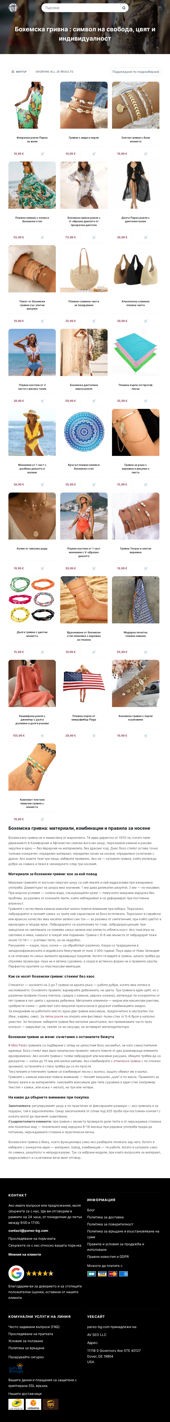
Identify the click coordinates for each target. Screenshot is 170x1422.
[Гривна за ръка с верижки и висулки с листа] (135, 432)
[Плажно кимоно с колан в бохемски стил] (32, 185)
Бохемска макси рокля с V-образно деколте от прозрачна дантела (84, 221)
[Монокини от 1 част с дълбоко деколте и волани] (32, 432)
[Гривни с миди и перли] (84, 105)
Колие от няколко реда (32, 548)
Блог (91, 1210)
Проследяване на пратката (30, 1334)
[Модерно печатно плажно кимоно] (135, 599)
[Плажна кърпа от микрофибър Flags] (84, 683)
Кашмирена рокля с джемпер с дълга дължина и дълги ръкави (32, 719)
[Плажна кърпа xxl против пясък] (135, 352)
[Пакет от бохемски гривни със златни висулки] (32, 268)
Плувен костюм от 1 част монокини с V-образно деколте (83, 552)
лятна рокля (54, 1016)
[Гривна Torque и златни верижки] (135, 516)
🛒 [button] (42, 153)
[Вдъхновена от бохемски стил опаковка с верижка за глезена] (84, 599)
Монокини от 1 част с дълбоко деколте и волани (32, 468)
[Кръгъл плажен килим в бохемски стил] (84, 432)
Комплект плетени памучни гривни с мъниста (32, 803)
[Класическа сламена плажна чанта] (135, 268)
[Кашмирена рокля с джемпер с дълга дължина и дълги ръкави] (32, 683)
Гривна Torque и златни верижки (135, 550)
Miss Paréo (19, 1045)
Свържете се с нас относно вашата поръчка (44, 1245)
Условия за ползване (25, 1341)
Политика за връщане (26, 1348)
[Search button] (123, 7)
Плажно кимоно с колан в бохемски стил (32, 219)
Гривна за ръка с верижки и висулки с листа (135, 468)
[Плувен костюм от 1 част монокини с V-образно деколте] (84, 516)
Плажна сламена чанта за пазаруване (83, 303)
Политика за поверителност (110, 1224)
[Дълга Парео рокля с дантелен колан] (135, 185)
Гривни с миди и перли (84, 137)
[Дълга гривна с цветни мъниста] (32, 599)
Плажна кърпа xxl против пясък (136, 386)
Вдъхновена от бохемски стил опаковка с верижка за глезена (84, 636)
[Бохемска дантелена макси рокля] (84, 352)
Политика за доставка (105, 1217)
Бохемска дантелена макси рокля (84, 386)
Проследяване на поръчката (32, 1238)
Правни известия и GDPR (108, 1257)
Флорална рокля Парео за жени (32, 139)
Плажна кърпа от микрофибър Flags (83, 717)
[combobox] (82, 8)
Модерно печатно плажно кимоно (135, 634)
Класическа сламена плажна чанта (135, 303)
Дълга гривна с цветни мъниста (32, 634)
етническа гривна (127, 1061)
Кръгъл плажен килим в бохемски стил (84, 466)
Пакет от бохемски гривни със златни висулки (32, 305)
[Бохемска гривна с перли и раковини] (135, 683)
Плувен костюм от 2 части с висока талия (32, 386)
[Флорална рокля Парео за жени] (32, 105)
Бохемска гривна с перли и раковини (136, 717)
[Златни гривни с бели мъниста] (135, 105)
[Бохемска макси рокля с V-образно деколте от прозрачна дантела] (84, 185)
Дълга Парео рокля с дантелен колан (136, 219)
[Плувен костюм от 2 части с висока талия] (32, 352)
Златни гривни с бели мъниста (135, 139)
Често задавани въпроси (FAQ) (34, 1327)
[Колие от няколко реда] (32, 516)
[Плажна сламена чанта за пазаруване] (84, 268)
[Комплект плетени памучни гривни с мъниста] (32, 767)
